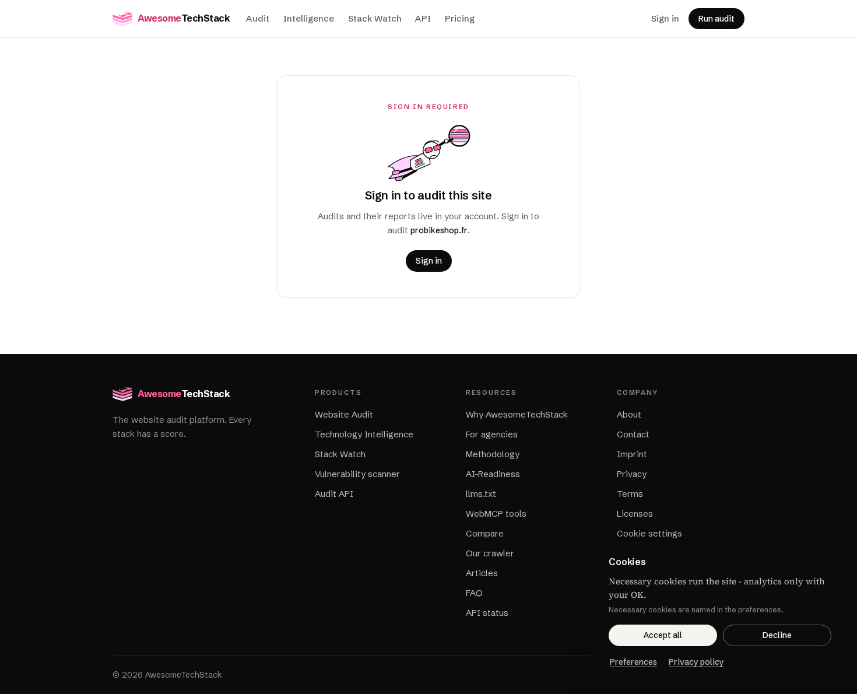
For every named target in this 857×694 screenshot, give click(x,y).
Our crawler (490, 553)
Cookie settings (649, 533)
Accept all (663, 635)
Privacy (632, 473)
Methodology (492, 454)
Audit (257, 18)
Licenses (635, 513)
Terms (630, 493)
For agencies (492, 434)
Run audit (716, 18)
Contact (633, 434)
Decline (777, 635)
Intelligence (308, 18)
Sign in (665, 18)
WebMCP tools (496, 513)
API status (487, 612)
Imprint (632, 454)
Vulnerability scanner (357, 473)
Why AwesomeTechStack (517, 414)
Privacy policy (696, 662)
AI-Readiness (493, 473)
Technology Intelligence (364, 434)
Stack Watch (374, 18)
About (629, 414)
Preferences (633, 662)
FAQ (474, 592)
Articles (482, 573)
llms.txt (481, 493)
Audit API (334, 493)
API (423, 18)
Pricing (460, 18)
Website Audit (344, 414)
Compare (485, 533)
